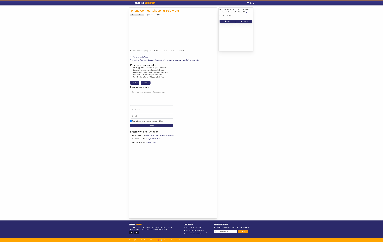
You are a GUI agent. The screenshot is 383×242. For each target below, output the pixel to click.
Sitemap (146, 240)
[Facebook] (131, 232)
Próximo (145, 83)
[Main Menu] (131, 3)
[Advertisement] (173, 34)
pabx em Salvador (175, 60)
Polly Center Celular (153, 139)
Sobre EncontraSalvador (193, 227)
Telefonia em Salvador (140, 57)
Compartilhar (138, 15)
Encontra (144, 3)
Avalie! (151, 15)
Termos (131, 240)
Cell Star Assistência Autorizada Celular (160, 135)
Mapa (228, 21)
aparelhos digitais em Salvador (143, 60)
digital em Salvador (161, 60)
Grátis (206, 233)
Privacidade (139, 240)
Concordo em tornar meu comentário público (147, 121)
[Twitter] (136, 232)
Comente (245, 21)
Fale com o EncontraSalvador (195, 230)
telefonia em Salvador (191, 60)
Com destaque (197, 233)
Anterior (135, 83)
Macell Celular (151, 142)
